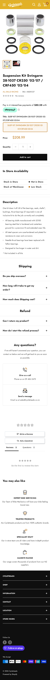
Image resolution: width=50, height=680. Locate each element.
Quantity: (7, 146)
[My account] (39, 4)
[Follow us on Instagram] (10, 642)
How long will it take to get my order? (18, 287)
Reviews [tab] (9, 447)
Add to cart (25, 157)
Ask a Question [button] (26, 441)
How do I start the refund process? (21, 330)
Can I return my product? (16, 321)
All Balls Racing (10, 91)
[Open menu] (4, 5)
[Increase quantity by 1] (30, 147)
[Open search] (33, 4)
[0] (45, 4)
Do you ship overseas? (14, 276)
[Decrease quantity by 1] (15, 147)
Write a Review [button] (26, 434)
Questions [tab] (27, 447)
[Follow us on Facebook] (5, 642)
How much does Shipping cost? (19, 299)
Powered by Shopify (10, 674)
